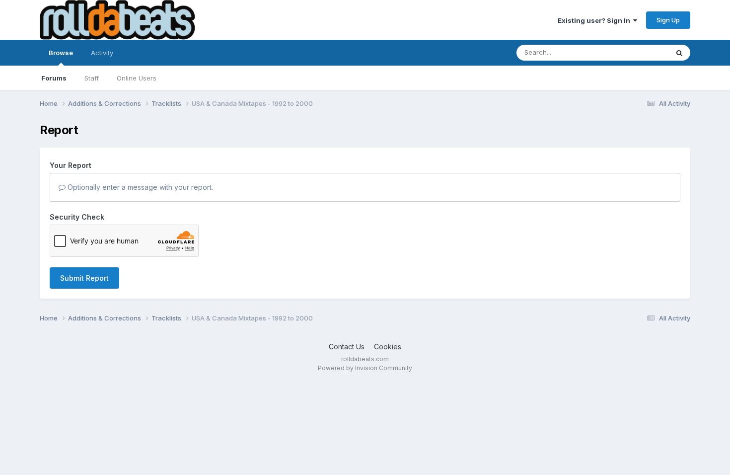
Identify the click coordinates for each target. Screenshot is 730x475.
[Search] (679, 53)
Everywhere (637, 52)
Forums (54, 78)
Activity (102, 53)
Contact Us (347, 346)
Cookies (387, 346)
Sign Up (668, 20)
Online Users (136, 78)
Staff (91, 78)
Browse (61, 53)
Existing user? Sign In (595, 20)
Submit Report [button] (84, 278)
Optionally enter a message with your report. (139, 187)
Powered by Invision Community (365, 368)
